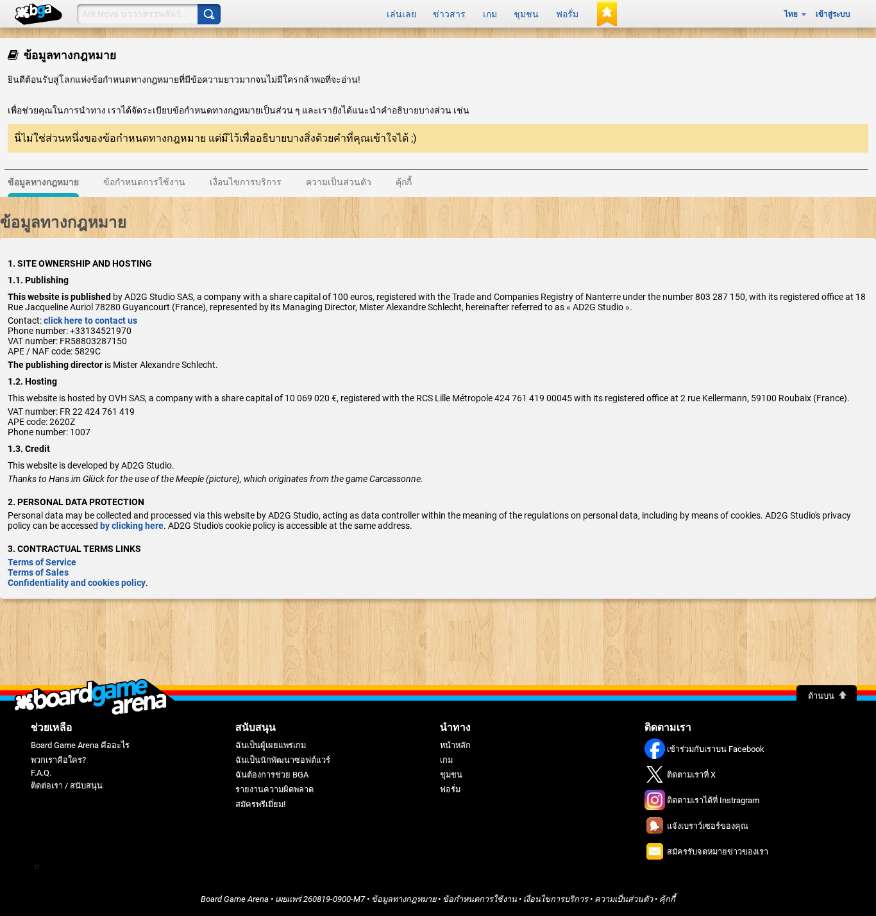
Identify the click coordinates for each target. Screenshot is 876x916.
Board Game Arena (235, 899)
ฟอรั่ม (567, 14)
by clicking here (132, 525)
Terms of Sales (38, 572)
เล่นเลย (401, 14)
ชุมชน (526, 14)
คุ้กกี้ (667, 899)
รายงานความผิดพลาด (274, 789)
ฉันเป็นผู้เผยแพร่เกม (270, 745)
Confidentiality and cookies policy (77, 583)
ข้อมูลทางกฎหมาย (403, 899)
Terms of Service (42, 562)
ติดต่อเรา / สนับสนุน (67, 785)
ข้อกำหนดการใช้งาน (479, 899)
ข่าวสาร (449, 14)
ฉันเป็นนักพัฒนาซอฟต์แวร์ (282, 760)
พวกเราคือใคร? (58, 760)
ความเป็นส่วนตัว (623, 899)
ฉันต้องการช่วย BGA (271, 774)
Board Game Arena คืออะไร (80, 745)
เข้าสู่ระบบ (833, 14)
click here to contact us (90, 320)
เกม (490, 14)
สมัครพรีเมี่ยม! (260, 804)
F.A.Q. (41, 773)
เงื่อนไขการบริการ (555, 899)
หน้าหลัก (455, 745)
